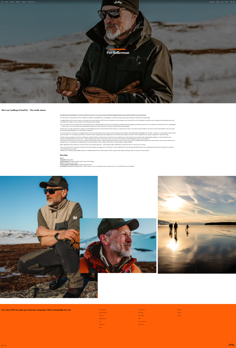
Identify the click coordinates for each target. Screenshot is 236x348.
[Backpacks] (20, 2)
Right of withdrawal (103, 312)
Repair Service (102, 324)
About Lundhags (141, 309)
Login (222, 1)
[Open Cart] (234, 2)
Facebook (179, 309)
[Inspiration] (26, 2)
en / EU (227, 1)
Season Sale (211, 1)
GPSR (139, 318)
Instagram (179, 312)
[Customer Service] (35, 2)
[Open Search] (231, 2)
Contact (217, 1)
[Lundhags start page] (118, 2)
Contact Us (101, 315)
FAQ (100, 321)
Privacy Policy (141, 324)
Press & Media (141, 315)
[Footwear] (14, 2)
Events (100, 327)
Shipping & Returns (103, 318)
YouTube (179, 315)
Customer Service (102, 309)
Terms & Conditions (142, 321)
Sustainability (140, 312)
